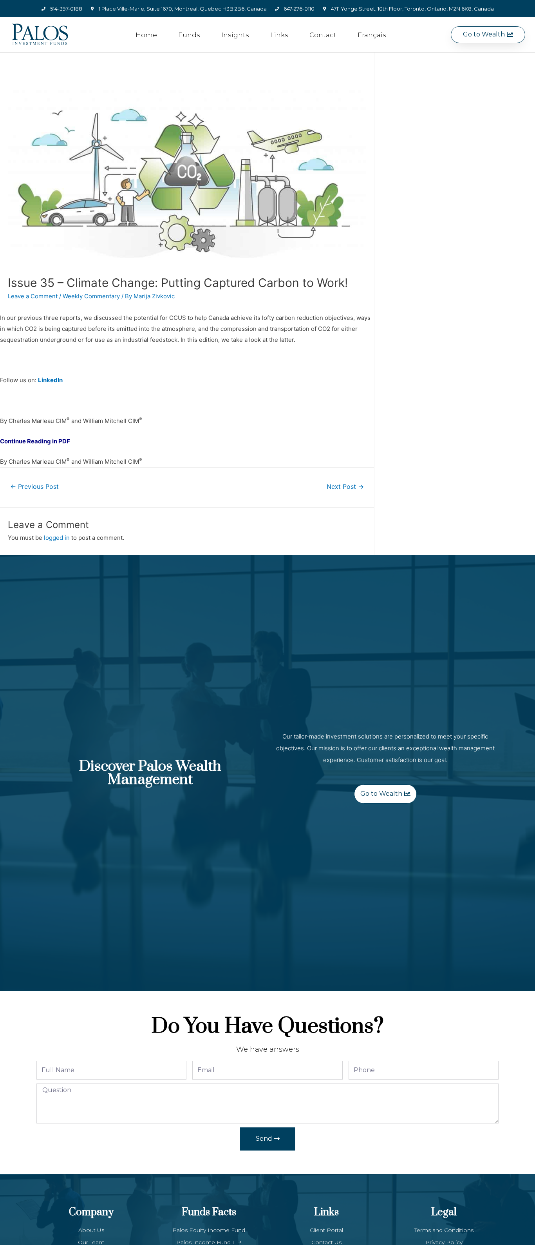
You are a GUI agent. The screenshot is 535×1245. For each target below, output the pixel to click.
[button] (488, 34)
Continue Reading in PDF (35, 441)
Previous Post (34, 486)
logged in (57, 537)
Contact (322, 35)
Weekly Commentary (91, 296)
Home (146, 35)
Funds (189, 35)
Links (279, 35)
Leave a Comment (33, 296)
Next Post (345, 486)
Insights (235, 35)
